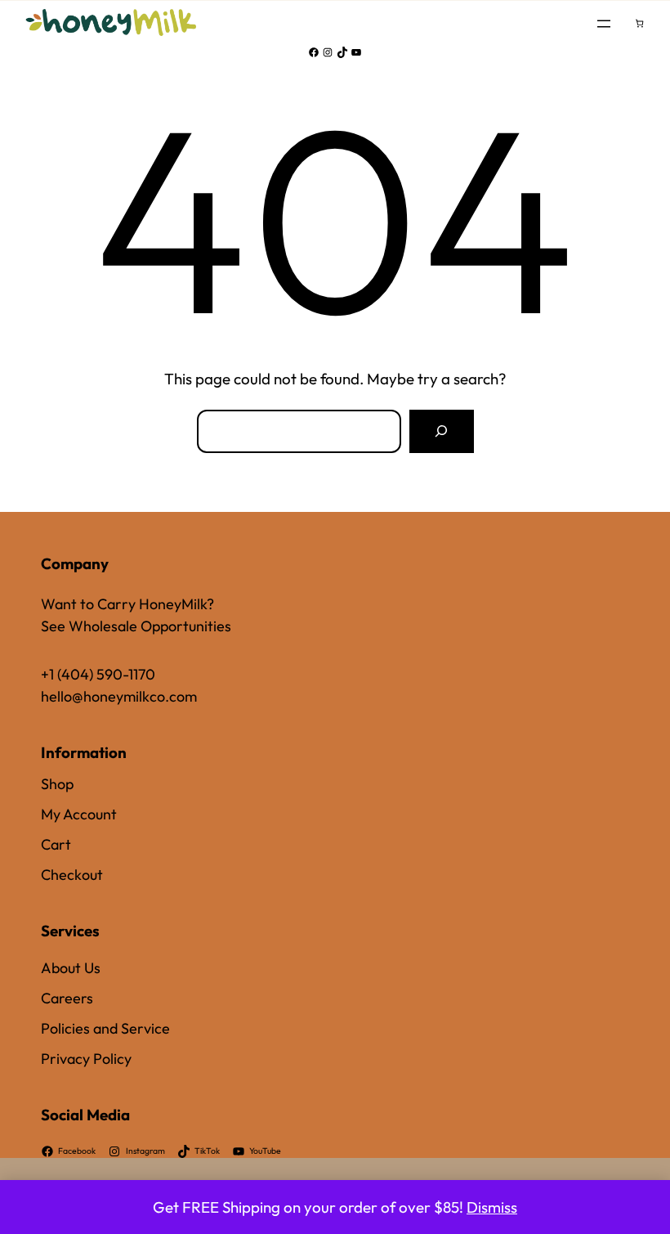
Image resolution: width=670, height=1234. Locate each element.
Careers (67, 998)
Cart (56, 844)
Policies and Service (105, 1028)
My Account (79, 814)
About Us (70, 967)
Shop (57, 783)
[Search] (441, 431)
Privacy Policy (86, 1058)
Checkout (72, 874)
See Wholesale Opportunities (136, 626)
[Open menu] (604, 24)
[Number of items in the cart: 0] (639, 23)
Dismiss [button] (492, 1207)
